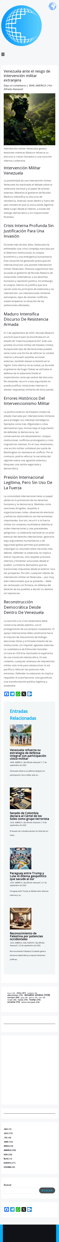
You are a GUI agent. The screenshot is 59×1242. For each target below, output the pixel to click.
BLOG (6, 1158)
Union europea (30, 1002)
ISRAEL (11, 1000)
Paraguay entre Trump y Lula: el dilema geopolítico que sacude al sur (28, 876)
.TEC (6, 1137)
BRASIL (11, 993)
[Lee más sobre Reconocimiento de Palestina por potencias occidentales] (20, 918)
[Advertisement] (29, 1070)
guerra (33, 997)
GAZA (24, 997)
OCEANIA (7, 1167)
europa (13, 997)
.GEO (6, 1129)
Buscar (8, 1184)
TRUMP (35, 1000)
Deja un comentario (15, 85)
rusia (23, 1000)
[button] (29, 54)
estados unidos (37, 995)
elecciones (15, 995)
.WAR (6, 1141)
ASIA (6, 1154)
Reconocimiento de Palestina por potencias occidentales (26, 936)
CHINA (21, 993)
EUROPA (7, 1163)
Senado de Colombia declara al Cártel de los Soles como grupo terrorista (29, 816)
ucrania (13, 1002)
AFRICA (7, 1146)
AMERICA (7, 1150)
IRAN (42, 997)
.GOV (6, 1133)
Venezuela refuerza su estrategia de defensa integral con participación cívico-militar (28, 754)
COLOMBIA (32, 993)
